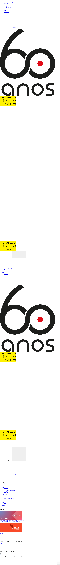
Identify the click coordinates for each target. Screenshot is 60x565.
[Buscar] (6, 446)
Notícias (3, 271)
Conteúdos (3, 272)
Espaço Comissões (6, 12)
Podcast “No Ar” (6, 274)
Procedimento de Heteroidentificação (9, 268)
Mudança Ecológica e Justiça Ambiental (9, 490)
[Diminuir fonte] (20, 20)
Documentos (3, 275)
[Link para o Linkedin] (20, 264)
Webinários (5, 504)
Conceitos (5, 273)
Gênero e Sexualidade (7, 8)
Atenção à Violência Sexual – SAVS (9, 496)
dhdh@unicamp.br (2, 543)
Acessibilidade (6, 6)
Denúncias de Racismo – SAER (8, 267)
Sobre (4, 1)
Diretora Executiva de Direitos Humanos (9, 2)
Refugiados (5, 11)
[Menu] (6, 283)
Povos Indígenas (6, 10)
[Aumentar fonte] (6, 20)
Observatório (5, 9)
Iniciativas (3, 269)
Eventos (3, 270)
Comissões (3, 5)
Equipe (4, 486)
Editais (3, 500)
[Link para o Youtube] (46, 264)
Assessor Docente (6, 3)
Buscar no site (10, 257)
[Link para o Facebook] (6, 264)
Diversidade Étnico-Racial (7, 7)
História (5, 4)
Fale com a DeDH (4, 494)
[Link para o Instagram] (33, 264)
